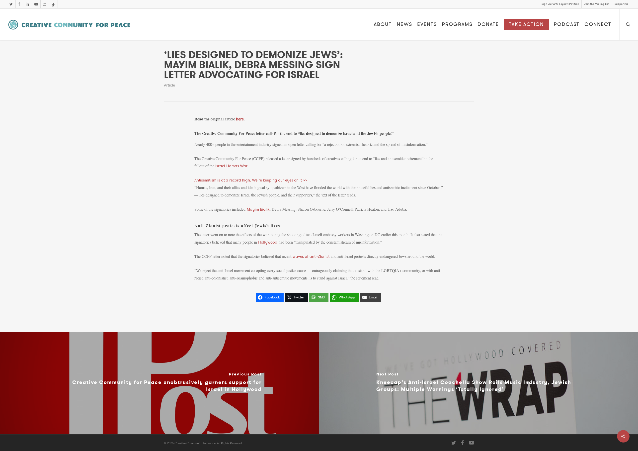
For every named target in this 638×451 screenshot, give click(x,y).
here (240, 119)
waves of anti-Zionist (311, 256)
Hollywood (267, 242)
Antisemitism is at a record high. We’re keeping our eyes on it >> (250, 180)
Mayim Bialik (258, 209)
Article (169, 85)
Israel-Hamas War (231, 166)
